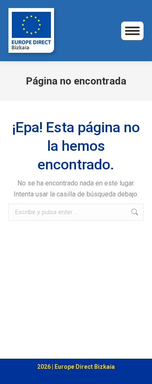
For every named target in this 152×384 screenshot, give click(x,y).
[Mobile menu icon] (132, 31)
